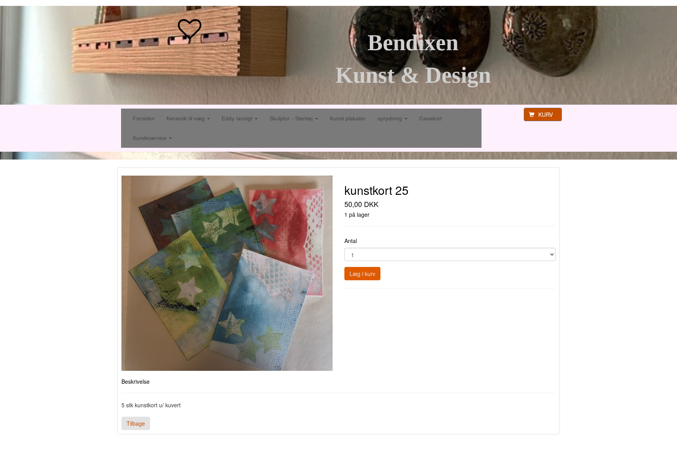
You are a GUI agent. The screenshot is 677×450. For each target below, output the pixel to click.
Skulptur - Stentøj (292, 118)
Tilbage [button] (136, 423)
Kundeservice (150, 138)
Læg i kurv (362, 274)
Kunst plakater (348, 118)
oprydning (390, 118)
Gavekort (430, 118)
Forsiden (144, 118)
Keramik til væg (186, 118)
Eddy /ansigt (238, 118)
